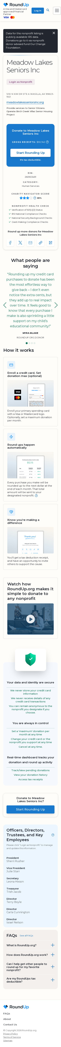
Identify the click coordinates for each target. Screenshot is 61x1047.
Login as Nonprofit (20, 81)
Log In (37, 10)
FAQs (6, 1013)
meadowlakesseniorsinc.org (25, 102)
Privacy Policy (10, 1033)
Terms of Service (12, 1037)
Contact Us (10, 1024)
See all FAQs (26, 935)
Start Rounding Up (30, 153)
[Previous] (4, 305)
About (7, 1019)
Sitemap (7, 1040)
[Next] (56, 305)
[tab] (27, 343)
